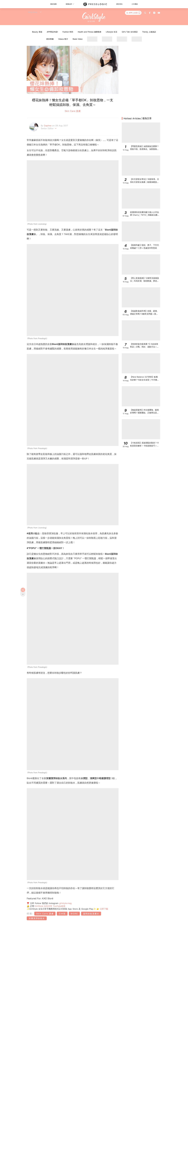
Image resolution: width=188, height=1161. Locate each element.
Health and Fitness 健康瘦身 (89, 32)
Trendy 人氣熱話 (149, 32)
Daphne (48, 125)
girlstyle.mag (65, 903)
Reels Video (77, 39)
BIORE (74, 913)
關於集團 (53, 4)
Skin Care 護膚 (73, 111)
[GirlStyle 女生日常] (94, 17)
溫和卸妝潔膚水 (91, 913)
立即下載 (103, 909)
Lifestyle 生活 (111, 32)
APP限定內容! (52, 32)
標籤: (30, 913)
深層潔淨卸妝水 (37, 918)
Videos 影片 (63, 39)
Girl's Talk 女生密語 (130, 32)
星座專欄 (49, 39)
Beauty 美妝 (37, 32)
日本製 (62, 913)
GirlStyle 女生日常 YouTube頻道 (50, 906)
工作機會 (135, 4)
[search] (145, 13)
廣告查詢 (119, 4)
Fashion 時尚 (68, 32)
